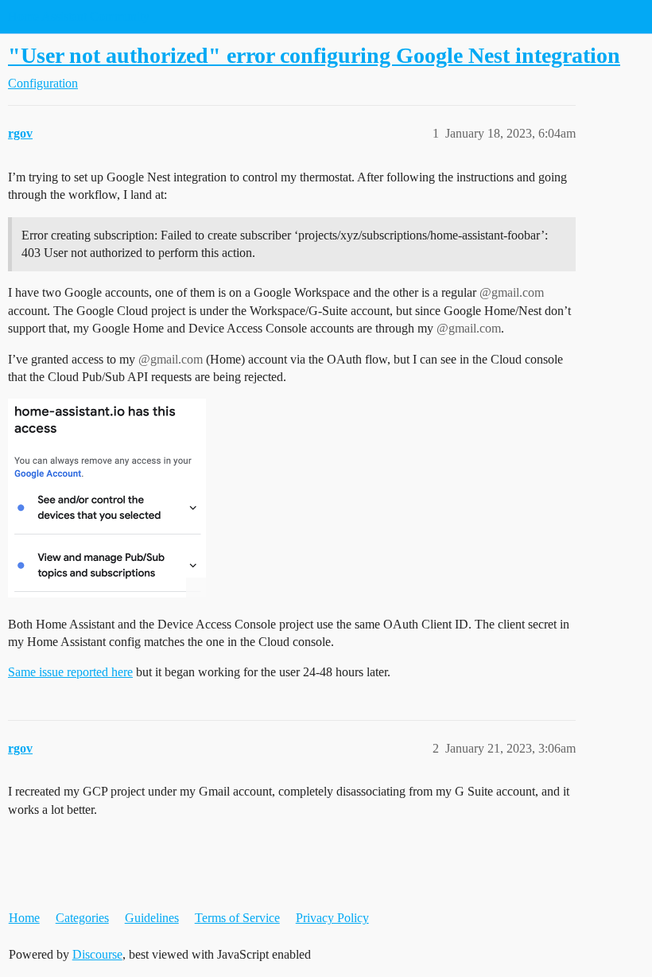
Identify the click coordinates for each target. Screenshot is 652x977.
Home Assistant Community (78, 16)
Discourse (97, 954)
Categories (82, 917)
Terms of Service (237, 917)
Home (24, 917)
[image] (107, 498)
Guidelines (152, 917)
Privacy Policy (332, 917)
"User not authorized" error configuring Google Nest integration (314, 55)
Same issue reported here (70, 672)
